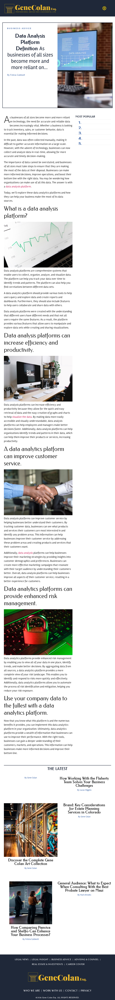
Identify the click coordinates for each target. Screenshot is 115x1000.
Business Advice (19, 28)
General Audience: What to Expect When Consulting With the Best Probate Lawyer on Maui (84, 886)
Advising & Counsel (86, 959)
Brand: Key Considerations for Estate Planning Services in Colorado (84, 808)
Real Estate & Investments (47, 964)
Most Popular (85, 116)
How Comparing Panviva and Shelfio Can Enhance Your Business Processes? (30, 931)
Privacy (86, 990)
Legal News (22, 959)
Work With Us (52, 990)
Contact (71, 990)
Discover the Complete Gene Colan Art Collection (30, 862)
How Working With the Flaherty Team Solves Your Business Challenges (84, 782)
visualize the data (22, 416)
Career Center (75, 964)
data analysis (25, 552)
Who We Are (32, 990)
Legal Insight (40, 959)
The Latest (57, 769)
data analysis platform (18, 186)
